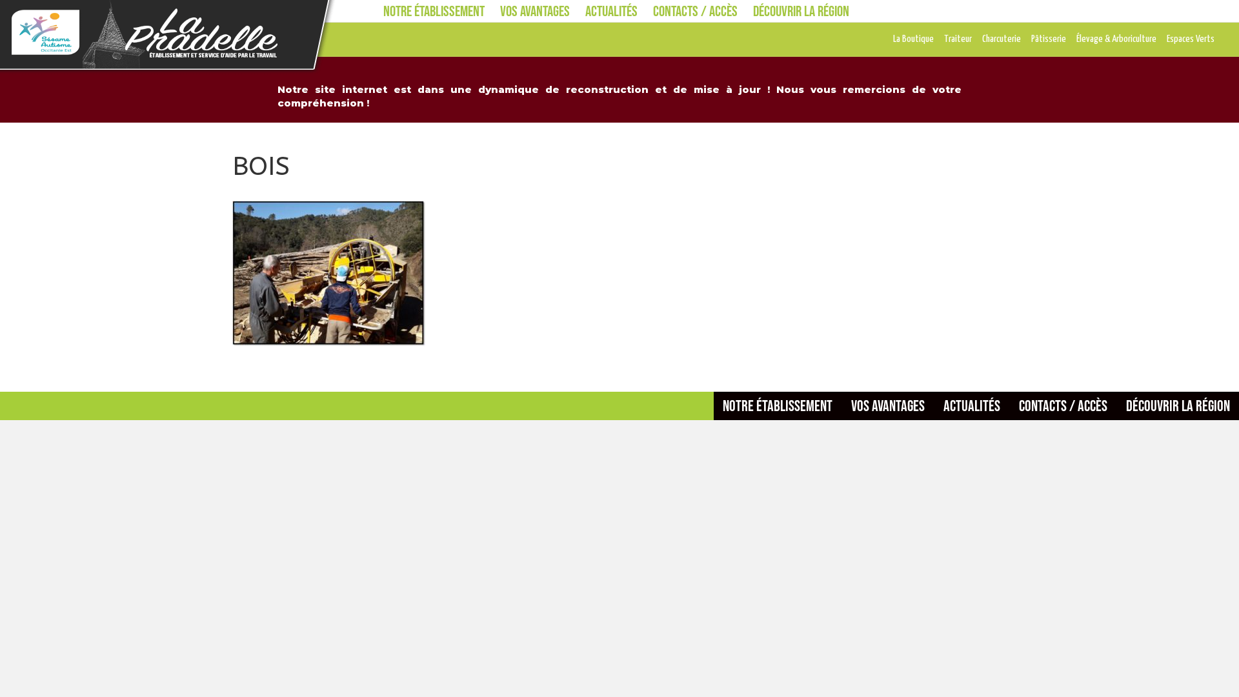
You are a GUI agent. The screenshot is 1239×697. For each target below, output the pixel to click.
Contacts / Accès (695, 11)
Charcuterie (1001, 39)
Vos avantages (535, 11)
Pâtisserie (1048, 39)
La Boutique (913, 39)
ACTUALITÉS (611, 11)
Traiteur (958, 39)
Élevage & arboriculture (1116, 39)
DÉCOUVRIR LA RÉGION (801, 11)
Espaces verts (1190, 39)
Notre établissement (434, 11)
